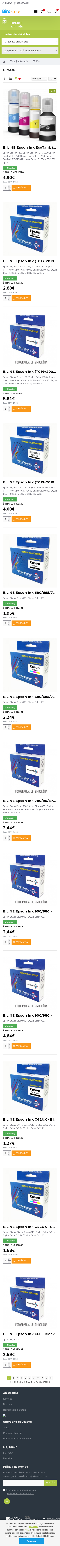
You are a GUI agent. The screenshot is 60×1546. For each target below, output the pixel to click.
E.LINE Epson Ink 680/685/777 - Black (30, 593)
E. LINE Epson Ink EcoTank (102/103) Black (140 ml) (30, 147)
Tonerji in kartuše (19, 61)
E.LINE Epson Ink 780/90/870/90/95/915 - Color (30, 801)
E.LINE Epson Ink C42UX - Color (30, 1227)
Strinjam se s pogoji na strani (21, 1491)
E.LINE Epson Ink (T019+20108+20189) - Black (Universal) (30, 482)
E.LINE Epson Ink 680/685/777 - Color (30, 697)
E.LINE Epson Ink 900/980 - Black (30, 911)
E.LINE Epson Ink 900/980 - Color (30, 1015)
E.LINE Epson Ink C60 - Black (29, 1334)
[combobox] (30, 41)
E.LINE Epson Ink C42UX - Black (30, 1119)
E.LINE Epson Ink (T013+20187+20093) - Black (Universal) (30, 261)
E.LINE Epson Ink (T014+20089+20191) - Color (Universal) (30, 372)
